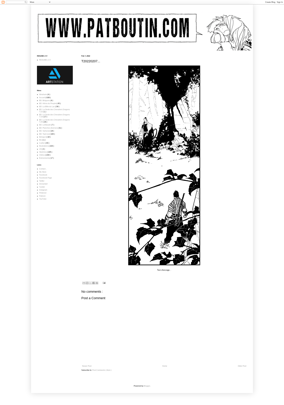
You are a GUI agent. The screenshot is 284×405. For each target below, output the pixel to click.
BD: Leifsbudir (45, 125)
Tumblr (42, 187)
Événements (44, 158)
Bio (40, 140)
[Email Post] (103, 283)
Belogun (42, 137)
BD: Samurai (44, 131)
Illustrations (44, 146)
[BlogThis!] (87, 282)
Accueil (42, 98)
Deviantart (43, 184)
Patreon (42, 196)
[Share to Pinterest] (96, 282)
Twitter (41, 181)
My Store (42, 172)
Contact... (43, 169)
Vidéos (42, 155)
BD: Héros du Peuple (48, 103)
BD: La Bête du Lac (47, 107)
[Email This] (83, 282)
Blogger (147, 386)
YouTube (42, 199)
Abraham (43, 94)
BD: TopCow (44, 134)
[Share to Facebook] (93, 282)
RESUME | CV (45, 60)
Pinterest (42, 193)
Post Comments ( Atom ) (102, 370)
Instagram (43, 190)
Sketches (43, 152)
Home (164, 366)
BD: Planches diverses (48, 128)
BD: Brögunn (44, 100)
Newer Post (86, 366)
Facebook (43, 175)
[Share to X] (90, 282)
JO (40, 149)
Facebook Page (45, 178)
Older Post (242, 366)
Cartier (42, 143)
